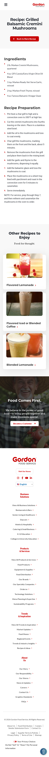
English (23, 484)
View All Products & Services (23, 560)
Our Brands (24, 579)
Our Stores (23, 678)
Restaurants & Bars (24, 510)
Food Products (24, 564)
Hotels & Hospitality (23, 524)
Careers (23, 687)
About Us (11, 726)
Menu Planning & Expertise (23, 599)
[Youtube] (26, 478)
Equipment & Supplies (24, 569)
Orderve (23, 589)
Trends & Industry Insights (24, 643)
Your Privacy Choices (26, 741)
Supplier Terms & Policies (28, 733)
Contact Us (23, 692)
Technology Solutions (24, 594)
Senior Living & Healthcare (23, 515)
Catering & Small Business (23, 529)
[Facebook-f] (22, 478)
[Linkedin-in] (31, 478)
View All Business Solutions (23, 505)
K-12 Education (23, 534)
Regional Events (23, 639)
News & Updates (24, 683)
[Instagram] (18, 478)
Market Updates (24, 629)
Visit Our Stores (24, 471)
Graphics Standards (23, 697)
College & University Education (24, 539)
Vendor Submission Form (18, 728)
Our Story (23, 669)
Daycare (23, 519)
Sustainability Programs (24, 604)
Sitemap (38, 735)
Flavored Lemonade (20, 285)
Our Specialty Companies (23, 584)
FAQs (23, 701)
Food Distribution (23, 574)
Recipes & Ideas (23, 648)
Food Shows (24, 634)
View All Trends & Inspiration (23, 625)
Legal (13, 733)
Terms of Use (27, 735)
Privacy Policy (13, 735)
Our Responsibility (24, 673)
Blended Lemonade (20, 364)
